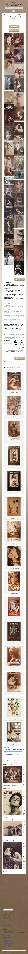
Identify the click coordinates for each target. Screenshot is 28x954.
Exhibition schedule (7, 945)
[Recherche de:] (14, 7)
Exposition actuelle (12, 754)
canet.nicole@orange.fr (8, 925)
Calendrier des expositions (8, 943)
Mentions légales (21, 951)
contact (14, 18)
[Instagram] (15, 11)
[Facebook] (13, 11)
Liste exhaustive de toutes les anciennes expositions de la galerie (14, 751)
